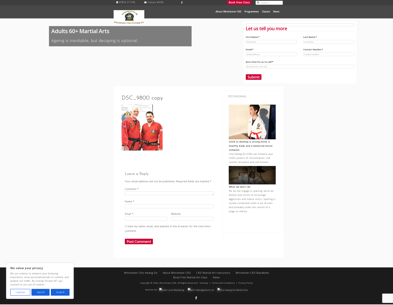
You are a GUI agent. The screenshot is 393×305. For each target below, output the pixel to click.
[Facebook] (182, 2)
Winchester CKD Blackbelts (252, 272)
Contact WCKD (155, 2)
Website (176, 214)
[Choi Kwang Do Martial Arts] (233, 289)
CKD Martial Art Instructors (213, 272)
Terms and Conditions (223, 283)
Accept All (60, 292)
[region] (40, 281)
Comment (132, 189)
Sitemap (204, 283)
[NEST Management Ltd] (201, 289)
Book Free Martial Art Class (190, 277)
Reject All (40, 292)
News (276, 11)
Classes (266, 11)
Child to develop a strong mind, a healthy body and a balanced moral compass (250, 145)
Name (129, 201)
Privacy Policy (246, 283)
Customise (20, 292)
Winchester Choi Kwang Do (141, 272)
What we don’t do (239, 186)
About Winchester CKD (228, 11)
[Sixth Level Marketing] (171, 289)
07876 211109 (127, 2)
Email (129, 214)
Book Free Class (239, 2)
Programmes (251, 11)
